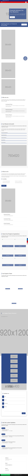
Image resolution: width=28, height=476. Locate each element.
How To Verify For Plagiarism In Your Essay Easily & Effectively (13, 435)
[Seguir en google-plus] (8, 288)
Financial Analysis (9, 109)
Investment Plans (9, 104)
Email (6, 463)
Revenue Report (9, 114)
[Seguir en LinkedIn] (9, 288)
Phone (6, 468)
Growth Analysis (7, 223)
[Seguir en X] (7, 288)
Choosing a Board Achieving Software (8, 441)
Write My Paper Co (5, 429)
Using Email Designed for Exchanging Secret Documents (12, 447)
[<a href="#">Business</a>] (20, 239)
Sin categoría (10, 430)
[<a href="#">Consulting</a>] (7, 239)
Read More (12, 17)
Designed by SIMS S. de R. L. (18, 474)
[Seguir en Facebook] (18, 288)
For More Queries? (8, 385)
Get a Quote (24, 24)
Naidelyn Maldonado (5, 430)
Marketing (7, 255)
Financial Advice (7, 214)
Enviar (24, 413)
